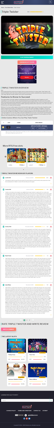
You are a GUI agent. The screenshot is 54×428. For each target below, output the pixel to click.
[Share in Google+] (27, 418)
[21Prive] (8, 127)
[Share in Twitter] (29, 418)
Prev (5, 156)
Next (48, 156)
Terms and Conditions (24, 410)
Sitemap (45, 410)
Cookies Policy (11, 410)
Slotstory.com (28, 425)
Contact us (37, 410)
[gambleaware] (33, 415)
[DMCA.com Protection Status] (19, 415)
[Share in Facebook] (24, 418)
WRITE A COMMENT (8, 329)
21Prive (18, 127)
